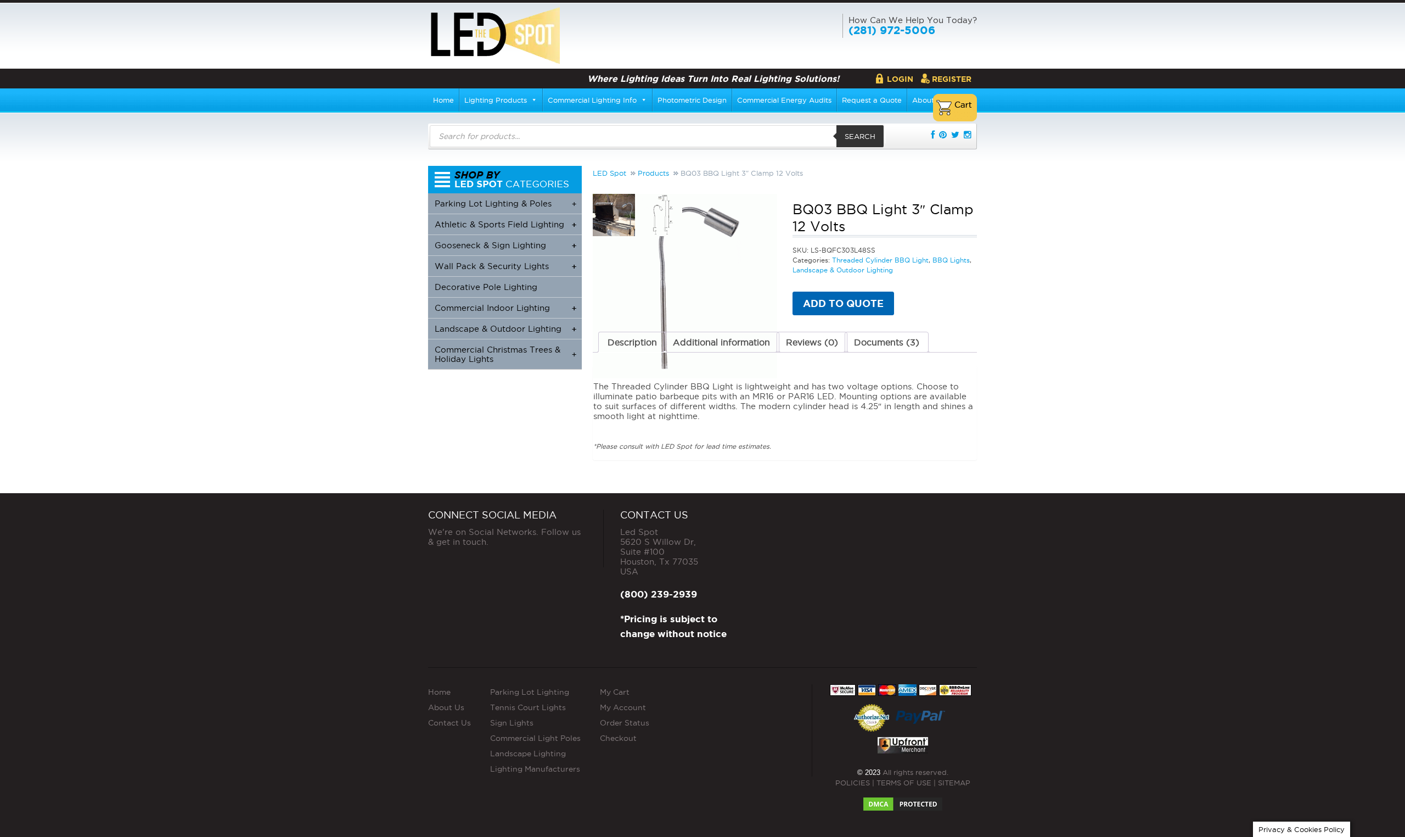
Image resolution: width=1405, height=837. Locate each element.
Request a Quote (872, 100)
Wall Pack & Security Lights (505, 266)
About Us (446, 707)
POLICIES (852, 782)
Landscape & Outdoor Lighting (843, 270)
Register (951, 79)
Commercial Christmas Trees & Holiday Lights (505, 354)
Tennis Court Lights (528, 707)
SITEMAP (954, 782)
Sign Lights (511, 722)
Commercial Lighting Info (592, 100)
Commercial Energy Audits (784, 100)
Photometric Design (692, 100)
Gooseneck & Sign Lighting (505, 245)
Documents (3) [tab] (886, 342)
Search (860, 136)
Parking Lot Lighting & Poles (505, 203)
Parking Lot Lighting (529, 692)
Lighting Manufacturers (535, 769)
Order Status (624, 722)
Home (443, 100)
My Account (623, 707)
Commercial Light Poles (535, 738)
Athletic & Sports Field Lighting (505, 224)
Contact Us (449, 722)
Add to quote (843, 303)
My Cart (615, 692)
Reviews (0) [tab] (812, 342)
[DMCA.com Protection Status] (903, 801)
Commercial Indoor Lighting (505, 308)
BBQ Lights (951, 260)
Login (900, 79)
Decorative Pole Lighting (486, 287)
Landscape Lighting (528, 753)
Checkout (618, 738)
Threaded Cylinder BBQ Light (880, 260)
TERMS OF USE (903, 782)
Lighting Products (495, 100)
